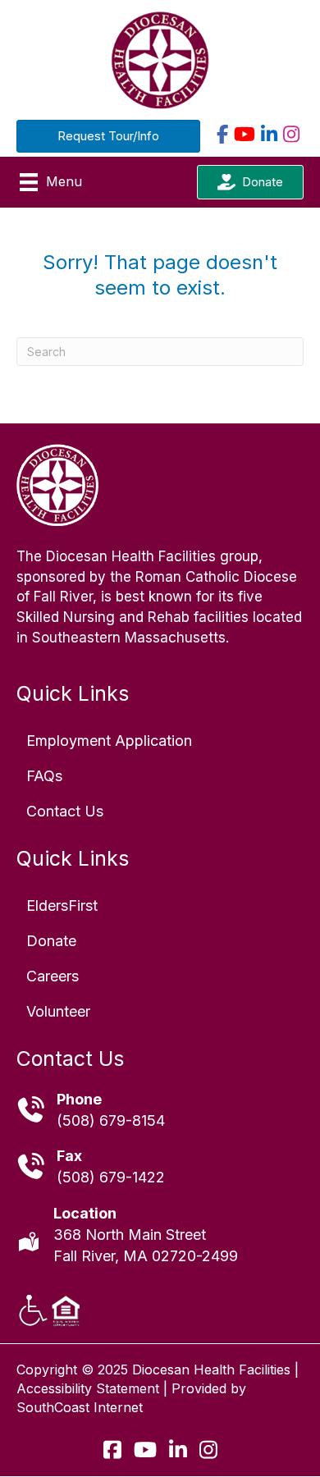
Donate (51, 940)
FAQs (44, 775)
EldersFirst (62, 905)
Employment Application (109, 740)
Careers (52, 976)
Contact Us (64, 811)
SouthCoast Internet (79, 1407)
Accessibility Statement (87, 1388)
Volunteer (58, 1011)
